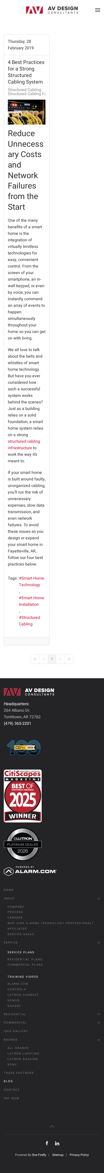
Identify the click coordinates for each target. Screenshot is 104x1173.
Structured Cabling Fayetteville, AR (39, 94)
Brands (11, 1040)
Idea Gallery (16, 1031)
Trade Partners (19, 1073)
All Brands (18, 1048)
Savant (14, 1006)
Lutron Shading (23, 1059)
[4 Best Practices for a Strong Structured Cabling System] (26, 112)
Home (9, 890)
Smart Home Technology (31, 581)
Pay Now (11, 1098)
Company (16, 907)
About (9, 898)
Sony (12, 1065)
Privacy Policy (79, 1155)
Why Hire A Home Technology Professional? (51, 923)
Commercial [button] (15, 1022)
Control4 (17, 989)
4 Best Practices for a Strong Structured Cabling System (26, 72)
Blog (8, 1081)
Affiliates (17, 929)
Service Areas (21, 934)
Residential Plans (25, 959)
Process (15, 912)
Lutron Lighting (24, 1053)
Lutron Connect (23, 995)
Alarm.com (18, 984)
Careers (15, 918)
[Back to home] (52, 10)
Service (11, 942)
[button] (97, 10)
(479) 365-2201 (17, 724)
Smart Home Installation (31, 601)
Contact (12, 1090)
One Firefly (39, 1155)
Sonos (14, 1000)
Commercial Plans (25, 965)
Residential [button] (15, 1014)
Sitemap (58, 1155)
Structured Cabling (24, 90)
